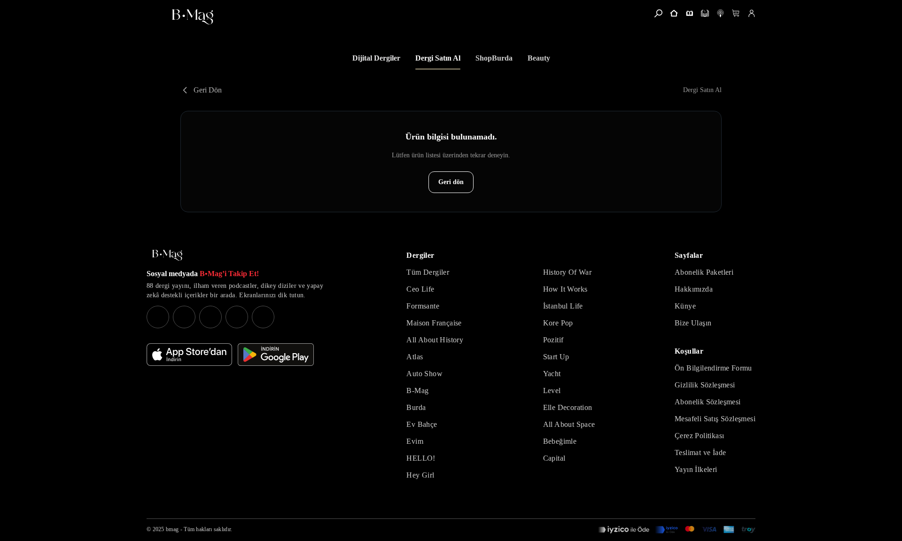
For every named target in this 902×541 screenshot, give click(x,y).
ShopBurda (494, 58)
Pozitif (553, 340)
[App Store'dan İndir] (189, 354)
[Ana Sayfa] (167, 255)
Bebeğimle (560, 441)
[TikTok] (263, 317)
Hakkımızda (694, 289)
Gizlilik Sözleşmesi (705, 385)
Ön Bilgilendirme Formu (713, 368)
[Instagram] (158, 317)
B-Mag (417, 390)
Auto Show (424, 374)
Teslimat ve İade (700, 452)
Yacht (552, 374)
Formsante (422, 306)
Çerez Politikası (699, 436)
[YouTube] (184, 317)
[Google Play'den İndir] (276, 354)
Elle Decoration (567, 407)
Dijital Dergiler (376, 58)
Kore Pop (558, 323)
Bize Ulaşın (693, 323)
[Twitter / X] (210, 317)
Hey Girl (420, 475)
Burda (416, 407)
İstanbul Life (563, 306)
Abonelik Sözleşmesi (708, 402)
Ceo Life (420, 289)
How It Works (565, 289)
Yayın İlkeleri (696, 469)
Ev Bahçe (421, 424)
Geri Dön (208, 90)
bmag (172, 529)
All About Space (569, 424)
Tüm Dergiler (427, 272)
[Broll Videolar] (720, 13)
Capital (554, 458)
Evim (414, 441)
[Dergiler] (689, 13)
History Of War (567, 272)
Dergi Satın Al (437, 58)
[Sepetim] (736, 13)
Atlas (414, 357)
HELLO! (420, 458)
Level (552, 390)
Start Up (556, 357)
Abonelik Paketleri (704, 272)
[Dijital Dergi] (705, 13)
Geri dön (451, 181)
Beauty (539, 58)
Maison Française (433, 323)
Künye (685, 306)
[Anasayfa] (674, 13)
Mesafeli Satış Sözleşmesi (715, 419)
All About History (434, 340)
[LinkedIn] (237, 317)
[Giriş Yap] (751, 13)
